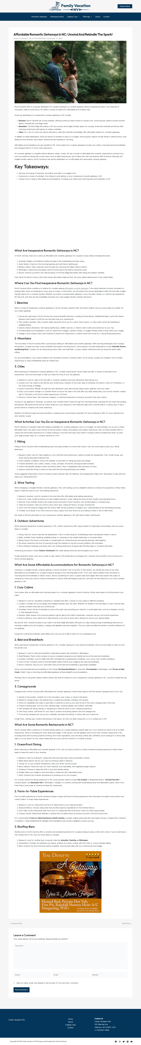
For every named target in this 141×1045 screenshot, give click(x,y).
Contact (106, 17)
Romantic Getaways (39, 17)
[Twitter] (124, 1042)
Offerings (86, 17)
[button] (124, 6)
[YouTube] (131, 1042)
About (97, 17)
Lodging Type (72, 17)
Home (70, 1019)
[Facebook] (116, 1042)
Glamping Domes (57, 17)
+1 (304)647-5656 (102, 1030)
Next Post (127, 923)
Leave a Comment (21, 38)
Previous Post (15, 923)
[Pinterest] (128, 1042)
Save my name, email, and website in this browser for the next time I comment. (47, 983)
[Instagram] (120, 1042)
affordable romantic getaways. (77, 288)
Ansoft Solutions (61, 1041)
